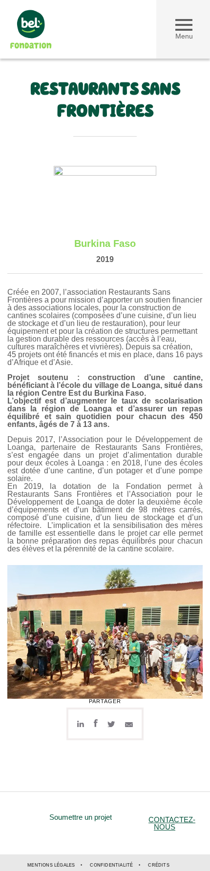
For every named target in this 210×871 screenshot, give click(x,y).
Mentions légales (51, 865)
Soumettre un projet (80, 817)
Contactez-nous (171, 823)
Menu (184, 36)
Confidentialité (111, 865)
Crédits (158, 865)
